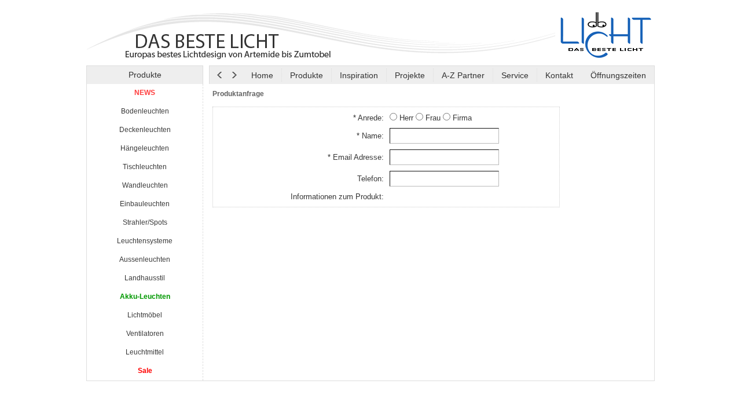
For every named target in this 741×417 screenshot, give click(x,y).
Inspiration (359, 75)
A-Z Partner (463, 75)
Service (515, 75)
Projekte (410, 75)
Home (262, 75)
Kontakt (559, 75)
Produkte (306, 75)
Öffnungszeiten (617, 75)
